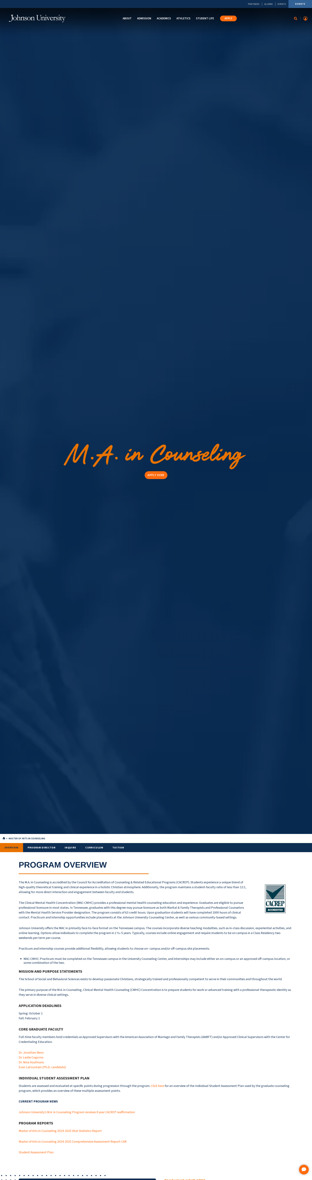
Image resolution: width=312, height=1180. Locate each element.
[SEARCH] (295, 18)
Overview (12, 847)
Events (282, 4)
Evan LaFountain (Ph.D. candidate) (42, 1067)
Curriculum (94, 847)
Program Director (42, 847)
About (127, 18)
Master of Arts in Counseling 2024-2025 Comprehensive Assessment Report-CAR (73, 1141)
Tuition (118, 847)
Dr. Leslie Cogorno (31, 1057)
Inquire (70, 847)
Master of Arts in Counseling (27, 838)
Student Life (205, 18)
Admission (144, 18)
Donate (300, 4)
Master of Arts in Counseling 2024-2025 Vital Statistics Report (60, 1131)
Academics (164, 18)
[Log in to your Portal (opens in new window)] (305, 18)
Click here (157, 1086)
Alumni (268, 4)
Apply (228, 18)
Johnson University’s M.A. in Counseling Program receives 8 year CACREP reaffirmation (77, 1112)
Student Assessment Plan (36, 1152)
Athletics (183, 18)
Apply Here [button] (156, 475)
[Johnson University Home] (37, 18)
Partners (253, 4)
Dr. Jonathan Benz (31, 1052)
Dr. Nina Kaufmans (31, 1062)
